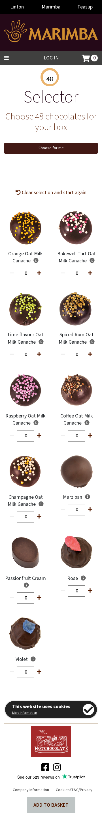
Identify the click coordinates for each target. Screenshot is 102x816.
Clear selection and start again (53, 192)
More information (24, 712)
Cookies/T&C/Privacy (74, 790)
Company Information (31, 790)
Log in (51, 57)
